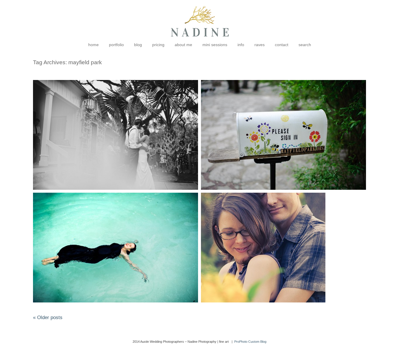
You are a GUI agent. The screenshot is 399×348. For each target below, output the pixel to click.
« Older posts (48, 317)
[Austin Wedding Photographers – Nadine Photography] (199, 41)
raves (259, 45)
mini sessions (214, 45)
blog (138, 45)
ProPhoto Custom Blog (250, 341)
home (93, 45)
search (305, 45)
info (240, 45)
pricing (158, 45)
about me (183, 45)
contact (281, 45)
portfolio (116, 45)
